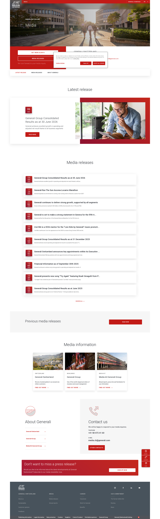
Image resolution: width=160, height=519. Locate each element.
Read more (32, 134)
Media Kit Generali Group (34, 446)
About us (21, 499)
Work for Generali (85, 503)
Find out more (40, 387)
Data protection (51, 517)
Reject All (85, 63)
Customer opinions (23, 507)
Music (112, 507)
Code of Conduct (77, 517)
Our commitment (117, 494)
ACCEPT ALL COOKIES (99, 63)
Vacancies (83, 499)
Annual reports (53, 503)
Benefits (82, 507)
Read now (125, 322)
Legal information (39, 517)
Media (51, 494)
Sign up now (122, 470)
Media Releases (38, 58)
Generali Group (31, 438)
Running (113, 503)
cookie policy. (76, 58)
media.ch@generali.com (110, 59)
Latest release (20, 72)
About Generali (53, 72)
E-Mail (90, 437)
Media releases (36, 72)
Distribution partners (91, 517)
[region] (81, 60)
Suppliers (67, 517)
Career (82, 494)
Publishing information (25, 517)
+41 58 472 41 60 (96, 433)
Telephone (91, 430)
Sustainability (22, 503)
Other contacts (96, 447)
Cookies (60, 517)
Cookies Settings (60, 63)
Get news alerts (38, 52)
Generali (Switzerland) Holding (123, 517)
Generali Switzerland (32, 431)
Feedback (21, 511)
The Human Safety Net (117, 499)
